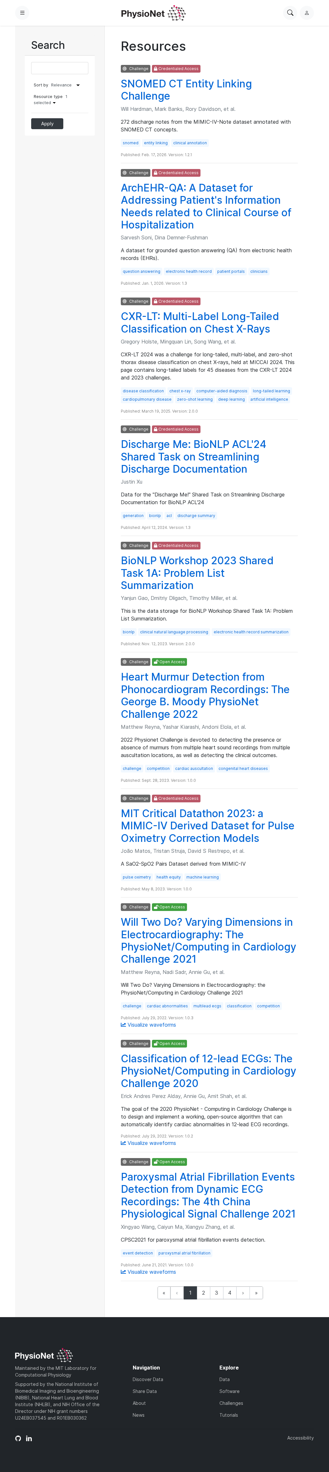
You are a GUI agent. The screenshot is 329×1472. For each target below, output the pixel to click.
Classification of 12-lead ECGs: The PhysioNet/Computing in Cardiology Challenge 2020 (208, 1071)
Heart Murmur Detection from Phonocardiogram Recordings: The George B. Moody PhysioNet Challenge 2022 (205, 695)
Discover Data (148, 1379)
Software (229, 1391)
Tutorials (228, 1415)
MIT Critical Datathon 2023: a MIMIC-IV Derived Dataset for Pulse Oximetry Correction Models (208, 825)
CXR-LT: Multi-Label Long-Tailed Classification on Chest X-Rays (200, 322)
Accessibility (300, 1438)
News (139, 1415)
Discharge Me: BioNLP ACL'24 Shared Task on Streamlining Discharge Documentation (193, 456)
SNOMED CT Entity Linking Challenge (186, 89)
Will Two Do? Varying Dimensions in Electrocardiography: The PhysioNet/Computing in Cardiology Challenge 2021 (208, 940)
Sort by (41, 85)
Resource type (50, 99)
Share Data (145, 1391)
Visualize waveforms (151, 1024)
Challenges (231, 1403)
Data (224, 1379)
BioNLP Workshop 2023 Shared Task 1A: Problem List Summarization (197, 573)
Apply (47, 123)
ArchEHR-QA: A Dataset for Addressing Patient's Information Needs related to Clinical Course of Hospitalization (206, 206)
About (139, 1403)
